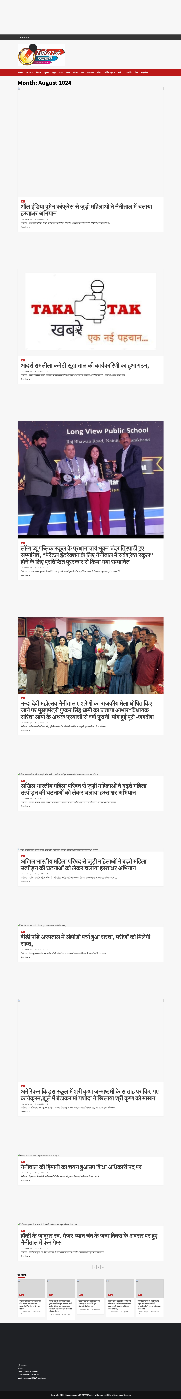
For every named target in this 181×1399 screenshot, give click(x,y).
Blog (22, 201)
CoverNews (113, 1395)
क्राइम (46, 72)
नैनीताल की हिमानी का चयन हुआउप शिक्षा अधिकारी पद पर (81, 1167)
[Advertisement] (74, 17)
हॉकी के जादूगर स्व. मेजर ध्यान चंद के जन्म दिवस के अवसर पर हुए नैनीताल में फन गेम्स (89, 1239)
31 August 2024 (39, 219)
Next (102, 1267)
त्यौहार (99, 72)
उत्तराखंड (29, 72)
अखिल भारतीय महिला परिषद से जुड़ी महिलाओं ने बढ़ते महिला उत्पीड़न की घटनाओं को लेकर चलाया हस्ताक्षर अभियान (83, 789)
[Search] (162, 72)
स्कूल (54, 72)
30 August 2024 (39, 874)
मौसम (61, 72)
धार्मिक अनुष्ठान (110, 72)
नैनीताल (38, 72)
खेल (82, 72)
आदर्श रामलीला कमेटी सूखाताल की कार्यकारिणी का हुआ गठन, (85, 365)
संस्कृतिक (144, 72)
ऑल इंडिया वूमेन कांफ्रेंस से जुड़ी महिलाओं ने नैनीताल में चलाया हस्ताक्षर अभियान (86, 210)
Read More (25, 227)
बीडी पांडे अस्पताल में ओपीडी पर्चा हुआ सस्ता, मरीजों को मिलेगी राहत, (85, 940)
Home (20, 72)
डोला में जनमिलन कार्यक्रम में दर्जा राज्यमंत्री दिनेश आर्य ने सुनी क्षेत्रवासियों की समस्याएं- (89, 1303)
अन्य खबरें (90, 72)
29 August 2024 (39, 1248)
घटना (68, 72)
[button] (19, 1354)
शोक (136, 72)
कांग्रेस (75, 72)
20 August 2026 (37, 1312)
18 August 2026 (96, 1309)
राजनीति (129, 72)
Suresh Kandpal (27, 219)
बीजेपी (120, 72)
